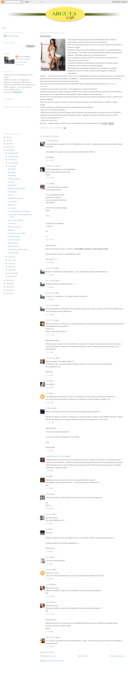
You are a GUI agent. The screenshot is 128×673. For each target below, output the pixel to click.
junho (10, 260)
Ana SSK (49, 584)
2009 (8, 280)
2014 (8, 137)
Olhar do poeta (13, 243)
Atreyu (48, 557)
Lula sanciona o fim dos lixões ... (19, 249)
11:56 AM (50, 422)
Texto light (11, 169)
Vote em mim (12, 201)
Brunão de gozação (14, 226)
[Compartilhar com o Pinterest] (112, 123)
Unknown (49, 569)
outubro (11, 159)
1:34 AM (49, 375)
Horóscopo (11, 205)
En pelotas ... (12, 230)
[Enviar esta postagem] (64, 128)
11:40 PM (50, 287)
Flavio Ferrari (50, 268)
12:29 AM (50, 614)
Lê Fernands (50, 140)
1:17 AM (49, 352)
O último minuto (13, 252)
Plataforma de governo (15, 198)
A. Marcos (49, 408)
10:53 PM (50, 178)
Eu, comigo (12, 223)
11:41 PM (50, 299)
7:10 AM (49, 631)
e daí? (48, 393)
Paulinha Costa (51, 166)
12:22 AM (50, 334)
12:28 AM (50, 596)
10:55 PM (50, 239)
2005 (8, 293)
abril (10, 266)
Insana (48, 494)
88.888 (10, 195)
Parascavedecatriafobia (15, 220)
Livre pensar (12, 208)
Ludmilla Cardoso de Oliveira (56, 456)
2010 (8, 150)
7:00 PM (49, 551)
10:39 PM (50, 160)
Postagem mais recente (47, 656)
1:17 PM (49, 450)
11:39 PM (50, 275)
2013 (8, 140)
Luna (47, 381)
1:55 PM (49, 488)
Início (4, 28)
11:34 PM (50, 262)
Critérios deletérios (14, 179)
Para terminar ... (13, 185)
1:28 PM (49, 471)
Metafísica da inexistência (17, 188)
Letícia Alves (50, 320)
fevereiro (11, 273)
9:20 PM (49, 579)
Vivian (48, 183)
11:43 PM (50, 314)
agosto (10, 166)
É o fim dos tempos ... (15, 239)
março (10, 270)
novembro (12, 156)
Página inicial (82, 656)
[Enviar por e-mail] (103, 123)
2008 (8, 283)
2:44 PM (49, 508)
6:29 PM (49, 523)
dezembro (11, 153)
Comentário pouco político (17, 233)
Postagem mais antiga (117, 656)
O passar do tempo (14, 236)
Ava (47, 529)
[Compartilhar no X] (108, 123)
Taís (47, 476)
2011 (8, 147)
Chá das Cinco (51, 358)
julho (10, 257)
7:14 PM (49, 564)
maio (10, 263)
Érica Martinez (51, 637)
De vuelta (11, 182)
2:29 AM (49, 387)
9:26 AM (49, 402)
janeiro (11, 276)
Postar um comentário (47, 652)
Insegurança (45, 35)
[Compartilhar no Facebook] (110, 123)
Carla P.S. (49, 514)
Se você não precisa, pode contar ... (19, 211)
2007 (8, 287)
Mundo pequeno (13, 246)
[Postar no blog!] (105, 123)
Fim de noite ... (13, 192)
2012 (8, 143)
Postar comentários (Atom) (55, 660)
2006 (8, 290)
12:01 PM (50, 646)
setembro (11, 163)
